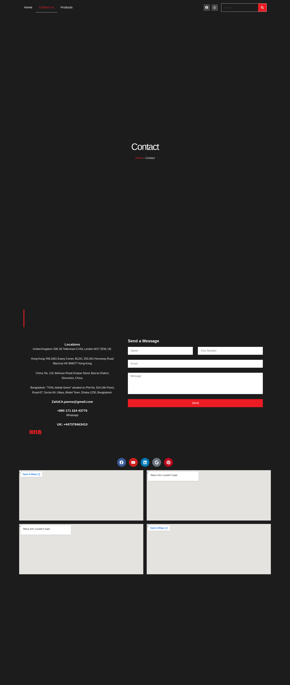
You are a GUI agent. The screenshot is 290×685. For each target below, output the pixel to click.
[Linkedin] (145, 462)
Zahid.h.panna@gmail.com (72, 401)
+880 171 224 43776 (72, 410)
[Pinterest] (168, 462)
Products (66, 7)
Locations (72, 344)
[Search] (262, 8)
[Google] (156, 462)
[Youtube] (133, 462)
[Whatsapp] (215, 7)
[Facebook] (207, 7)
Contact (145, 147)
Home (28, 7)
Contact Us (46, 7)
